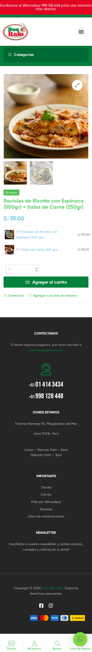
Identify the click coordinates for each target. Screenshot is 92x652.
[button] (81, 32)
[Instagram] (50, 605)
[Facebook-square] (41, 605)
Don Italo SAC (52, 588)
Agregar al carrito (49, 282)
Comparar (16, 295)
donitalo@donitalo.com (46, 350)
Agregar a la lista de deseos (55, 295)
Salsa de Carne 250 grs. (39, 249)
